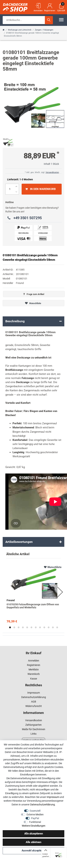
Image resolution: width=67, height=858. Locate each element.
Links (33, 733)
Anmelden (33, 660)
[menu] (61, 19)
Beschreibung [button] (15, 321)
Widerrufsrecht (33, 706)
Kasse (33, 678)
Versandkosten (52, 172)
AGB (33, 701)
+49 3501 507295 (27, 218)
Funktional (35, 822)
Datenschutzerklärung (33, 697)
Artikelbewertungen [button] (19, 542)
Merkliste (34, 669)
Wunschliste (35, 303)
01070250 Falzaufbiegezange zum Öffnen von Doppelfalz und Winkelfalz (33, 606)
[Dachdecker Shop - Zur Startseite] (20, 6)
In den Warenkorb (43, 189)
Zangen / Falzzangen (44, 30)
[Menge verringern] (16, 191)
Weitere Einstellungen (33, 825)
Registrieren (33, 665)
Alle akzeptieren (33, 833)
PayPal (35, 818)
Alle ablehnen (33, 842)
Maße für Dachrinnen (33, 729)
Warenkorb (34, 674)
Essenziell (35, 810)
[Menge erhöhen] (16, 186)
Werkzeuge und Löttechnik (19, 30)
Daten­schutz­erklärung (42, 804)
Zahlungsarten (33, 724)
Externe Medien (35, 814)
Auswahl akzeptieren (34, 850)
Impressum (33, 692)
